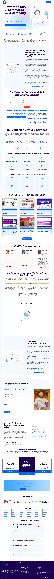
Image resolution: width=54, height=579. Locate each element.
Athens (13, 510)
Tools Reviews (37, 2)
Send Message (7, 412)
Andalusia (5, 514)
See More (6, 44)
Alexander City (6, 512)
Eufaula (36, 510)
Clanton (21, 514)
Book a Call (48, 2)
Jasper (44, 516)
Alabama (5, 510)
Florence (36, 512)
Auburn (13, 514)
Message (6, 404)
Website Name (7, 396)
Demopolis (29, 512)
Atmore (13, 512)
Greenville (44, 510)
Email (5, 400)
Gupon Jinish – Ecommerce (27, 228)
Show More (6, 519)
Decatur (28, 510)
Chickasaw (21, 512)
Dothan (28, 514)
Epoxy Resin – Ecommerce (10, 228)
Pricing (33, 2)
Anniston (5, 516)
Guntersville (45, 512)
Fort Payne (36, 514)
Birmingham (21, 510)
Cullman (21, 516)
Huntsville (44, 514)
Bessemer (13, 516)
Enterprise (29, 516)
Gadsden (36, 516)
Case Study (25, 2)
